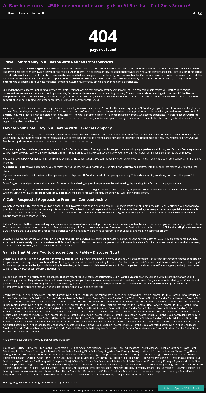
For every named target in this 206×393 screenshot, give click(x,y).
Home (11, 13)
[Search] (194, 13)
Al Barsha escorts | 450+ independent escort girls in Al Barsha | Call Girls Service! (96, 5)
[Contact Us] (200, 13)
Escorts (23, 13)
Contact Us (38, 13)
